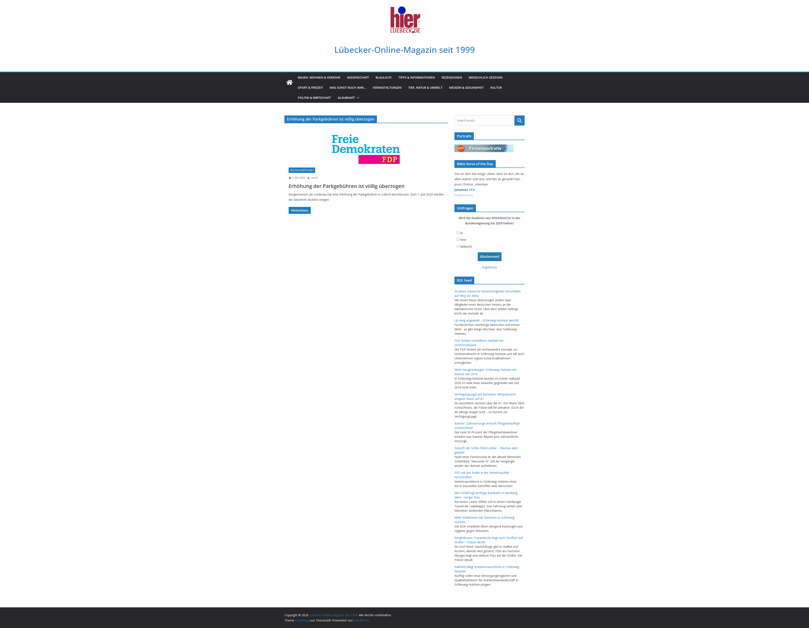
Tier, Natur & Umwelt (425, 88)
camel (314, 177)
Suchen (519, 120)
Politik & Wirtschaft (314, 98)
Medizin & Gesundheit (466, 88)
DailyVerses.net (463, 195)
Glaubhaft (346, 98)
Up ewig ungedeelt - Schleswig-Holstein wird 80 (486, 320)
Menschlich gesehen (485, 77)
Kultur (496, 88)
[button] (357, 98)
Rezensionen (452, 77)
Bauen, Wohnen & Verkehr (319, 77)
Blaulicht (384, 77)
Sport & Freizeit (310, 88)
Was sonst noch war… (348, 88)
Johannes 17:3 (464, 190)
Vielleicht (466, 247)
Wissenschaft (358, 77)
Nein (463, 240)
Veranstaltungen (387, 88)
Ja (461, 233)
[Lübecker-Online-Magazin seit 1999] (289, 82)
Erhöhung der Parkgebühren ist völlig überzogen (346, 185)
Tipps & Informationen (416, 77)
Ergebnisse (489, 267)
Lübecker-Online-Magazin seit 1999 (404, 49)
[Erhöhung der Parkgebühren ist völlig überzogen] (366, 149)
